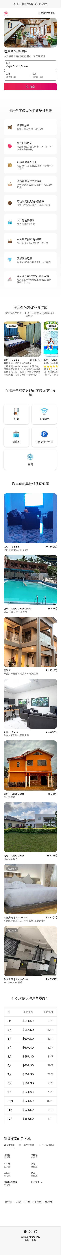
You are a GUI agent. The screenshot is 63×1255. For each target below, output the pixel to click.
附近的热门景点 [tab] (46, 1145)
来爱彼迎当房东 (46, 13)
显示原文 (43, 4)
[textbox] (17, 77)
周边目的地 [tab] (9, 1145)
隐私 (27, 1240)
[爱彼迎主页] (6, 13)
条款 (34, 1240)
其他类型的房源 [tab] (26, 1145)
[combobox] (30, 66)
